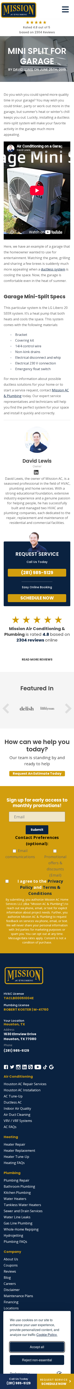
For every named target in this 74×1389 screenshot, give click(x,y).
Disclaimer (12, 1290)
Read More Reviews (37, 659)
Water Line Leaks (17, 1217)
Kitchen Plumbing (17, 1192)
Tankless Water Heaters (22, 1205)
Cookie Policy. (46, 1334)
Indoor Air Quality (17, 1108)
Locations (11, 1308)
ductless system (53, 269)
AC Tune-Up (13, 1096)
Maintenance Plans (18, 1296)
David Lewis (23, 69)
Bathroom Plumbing (19, 1186)
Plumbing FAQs (15, 1241)
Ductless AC (13, 1102)
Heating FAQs (14, 1163)
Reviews (10, 1271)
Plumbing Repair (16, 1180)
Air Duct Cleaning (17, 1114)
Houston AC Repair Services (25, 1084)
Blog (7, 1277)
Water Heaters (15, 1198)
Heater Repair (14, 1144)
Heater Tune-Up (16, 1156)
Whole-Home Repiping (21, 1229)
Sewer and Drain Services (23, 1211)
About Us (11, 1259)
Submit (37, 829)
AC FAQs (10, 1127)
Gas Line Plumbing (18, 1223)
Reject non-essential (37, 1360)
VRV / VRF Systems (18, 1120)
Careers (10, 1283)
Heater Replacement (19, 1150)
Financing (11, 1302)
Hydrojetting (13, 1235)
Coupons (11, 1265)
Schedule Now (37, 598)
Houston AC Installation (22, 1090)
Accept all (37, 1346)
